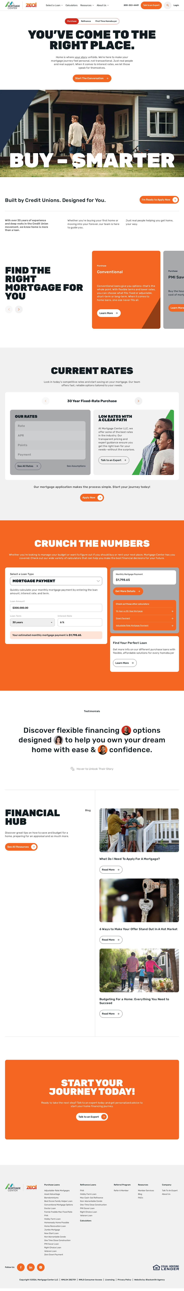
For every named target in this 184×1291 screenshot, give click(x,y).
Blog (140, 1194)
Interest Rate (65, 616)
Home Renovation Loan (55, 1226)
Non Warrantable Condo (55, 1237)
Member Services (146, 1190)
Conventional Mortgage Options (58, 1205)
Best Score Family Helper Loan (58, 1201)
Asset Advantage (52, 1194)
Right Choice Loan (52, 1247)
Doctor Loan (50, 1208)
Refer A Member (121, 1190)
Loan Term (15, 616)
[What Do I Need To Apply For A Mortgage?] (139, 830)
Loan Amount (17, 601)
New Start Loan (51, 1233)
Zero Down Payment (53, 1254)
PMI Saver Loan (51, 1244)
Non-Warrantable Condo (91, 1201)
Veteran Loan (50, 1251)
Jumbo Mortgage (52, 1230)
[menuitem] (54, 5)
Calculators (85, 1220)
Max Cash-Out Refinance (91, 1197)
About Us (166, 1194)
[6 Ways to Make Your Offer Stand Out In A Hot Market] (139, 900)
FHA (46, 1215)
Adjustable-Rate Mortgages (57, 1190)
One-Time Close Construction (93, 1205)
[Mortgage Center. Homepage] (12, 5)
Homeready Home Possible (56, 1222)
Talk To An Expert (170, 1190)
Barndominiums (51, 1197)
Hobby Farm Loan (52, 1219)
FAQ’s (140, 1197)
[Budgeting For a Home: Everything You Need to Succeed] (139, 970)
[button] (53, 5)
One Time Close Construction (57, 1240)
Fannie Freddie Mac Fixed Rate (58, 1212)
